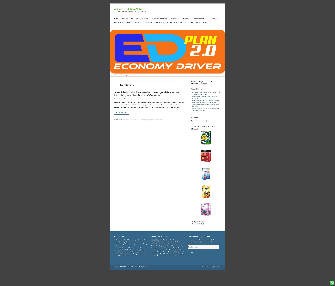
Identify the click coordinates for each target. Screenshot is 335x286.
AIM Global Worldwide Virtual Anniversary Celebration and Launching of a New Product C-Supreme (147, 94)
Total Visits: (195, 224)
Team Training (195, 22)
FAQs (137, 22)
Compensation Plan (198, 19)
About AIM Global (127, 19)
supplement (154, 119)
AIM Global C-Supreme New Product (126, 119)
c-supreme (142, 119)
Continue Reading (121, 112)
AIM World (175, 19)
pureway (147, 119)
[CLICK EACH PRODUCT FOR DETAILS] (206, 137)
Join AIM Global (146, 22)
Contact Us (213, 19)
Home (116, 19)
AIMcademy (185, 19)
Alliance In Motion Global (128, 9)
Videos (205, 22)
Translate (204, 84)
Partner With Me (176, 22)
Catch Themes (217, 267)
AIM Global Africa (142, 19)
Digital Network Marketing (123, 22)
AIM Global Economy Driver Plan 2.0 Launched (205, 100)
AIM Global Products (159, 19)
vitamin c (160, 119)
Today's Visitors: (197, 222)
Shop (186, 22)
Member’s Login (160, 22)
